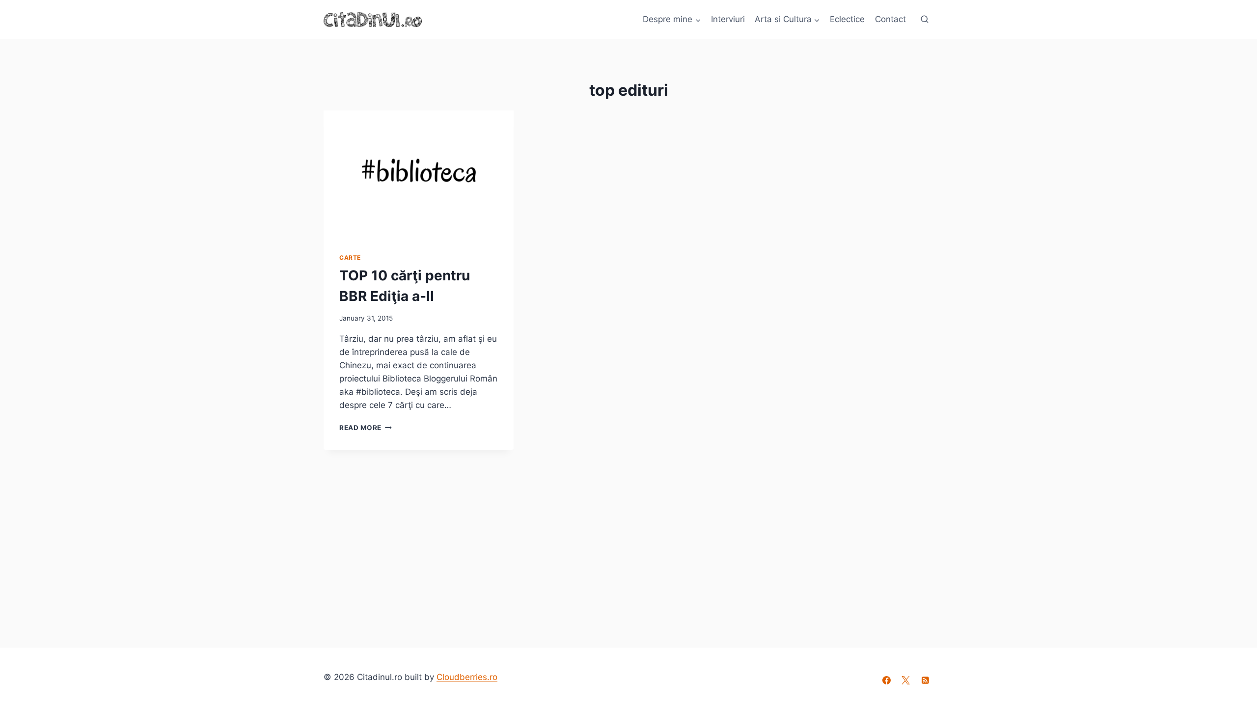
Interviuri (728, 19)
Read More (365, 428)
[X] (906, 680)
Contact (890, 19)
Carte (350, 257)
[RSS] (925, 680)
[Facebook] (886, 680)
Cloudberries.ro (467, 677)
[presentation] (419, 173)
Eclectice (847, 19)
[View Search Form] (924, 19)
